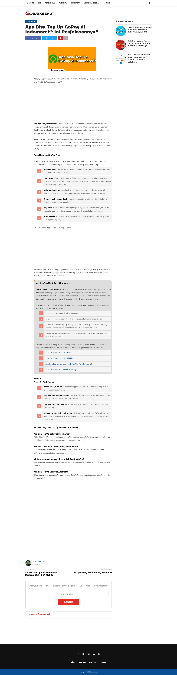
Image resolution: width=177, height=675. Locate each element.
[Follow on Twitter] (83, 654)
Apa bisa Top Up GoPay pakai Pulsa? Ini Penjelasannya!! (69, 364)
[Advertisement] (73, 107)
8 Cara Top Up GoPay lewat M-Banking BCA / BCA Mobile (41, 574)
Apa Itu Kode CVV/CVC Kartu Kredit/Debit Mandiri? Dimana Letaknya (139, 58)
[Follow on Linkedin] (93, 654)
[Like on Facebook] (78, 654)
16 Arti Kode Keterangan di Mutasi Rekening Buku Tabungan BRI (140, 29)
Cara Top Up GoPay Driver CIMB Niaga (61, 369)
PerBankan (30, 22)
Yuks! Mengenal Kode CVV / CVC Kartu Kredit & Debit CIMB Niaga (139, 43)
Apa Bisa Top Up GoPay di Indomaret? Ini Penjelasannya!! (61, 29)
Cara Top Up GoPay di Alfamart (58, 352)
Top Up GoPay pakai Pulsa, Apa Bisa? (92, 573)
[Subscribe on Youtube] (98, 654)
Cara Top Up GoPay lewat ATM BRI (60, 358)
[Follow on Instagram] (88, 654)
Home (31, 3)
